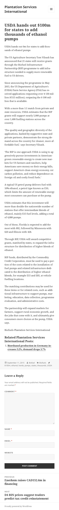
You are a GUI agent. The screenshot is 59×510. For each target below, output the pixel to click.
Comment (10, 391)
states (33, 365)
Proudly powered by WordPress (18, 506)
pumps (27, 365)
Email (8, 441)
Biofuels (42, 362)
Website (9, 452)
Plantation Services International (21, 9)
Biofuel (32, 362)
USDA (49, 365)
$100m (7, 365)
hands (21, 365)
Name (8, 429)
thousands (41, 365)
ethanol (14, 365)
